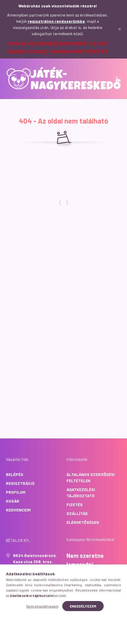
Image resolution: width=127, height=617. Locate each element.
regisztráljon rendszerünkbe (56, 21)
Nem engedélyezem (42, 606)
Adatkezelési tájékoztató (80, 492)
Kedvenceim (18, 509)
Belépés (14, 474)
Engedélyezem (83, 606)
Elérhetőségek (82, 522)
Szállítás (77, 513)
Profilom (15, 492)
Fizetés (74, 504)
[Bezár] (119, 29)
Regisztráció (20, 483)
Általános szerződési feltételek (90, 477)
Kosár (12, 500)
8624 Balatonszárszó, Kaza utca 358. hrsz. (35, 558)
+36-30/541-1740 (118, 79)
